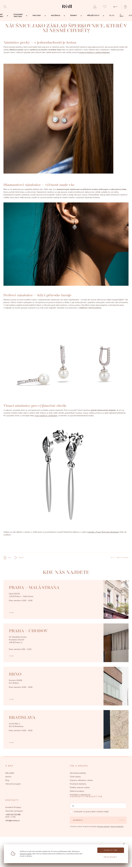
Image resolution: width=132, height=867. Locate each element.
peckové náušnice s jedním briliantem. (94, 52)
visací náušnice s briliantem (46, 415)
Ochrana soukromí (103, 827)
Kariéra (8, 776)
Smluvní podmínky (117, 827)
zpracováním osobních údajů (97, 811)
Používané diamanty (78, 784)
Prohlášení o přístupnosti (80, 795)
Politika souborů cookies (80, 787)
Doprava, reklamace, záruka (81, 780)
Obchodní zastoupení (14, 811)
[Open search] (6, 6)
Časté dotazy (75, 776)
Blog (7, 780)
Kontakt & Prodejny (13, 807)
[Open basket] (126, 6)
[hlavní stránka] (66, 9)
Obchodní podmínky (78, 773)
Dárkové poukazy (77, 791)
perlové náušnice (55, 302)
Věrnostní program (13, 784)
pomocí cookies (26, 854)
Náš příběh (9, 773)
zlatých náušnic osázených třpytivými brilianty (81, 197)
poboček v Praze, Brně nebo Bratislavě (103, 532)
